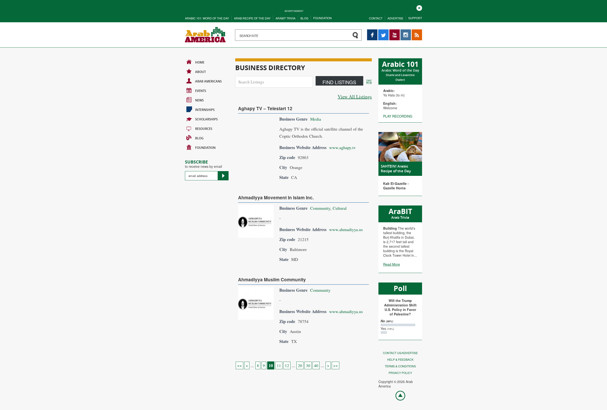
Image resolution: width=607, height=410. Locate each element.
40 (316, 365)
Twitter (383, 31)
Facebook (372, 31)
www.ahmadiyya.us (346, 229)
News (199, 100)
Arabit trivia (285, 18)
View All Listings (355, 96)
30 (308, 365)
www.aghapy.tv (342, 147)
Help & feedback (400, 359)
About (200, 72)
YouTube (394, 31)
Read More (391, 264)
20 (300, 365)
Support (415, 18)
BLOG (199, 138)
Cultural (340, 208)
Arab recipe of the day (252, 18)
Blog (304, 18)
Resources (203, 129)
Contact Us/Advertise (400, 353)
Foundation (322, 18)
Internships (205, 110)
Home (199, 62)
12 (287, 365)
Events (200, 91)
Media (315, 119)
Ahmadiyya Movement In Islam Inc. (276, 197)
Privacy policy (400, 373)
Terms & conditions (400, 366)
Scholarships (206, 119)
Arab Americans (208, 81)
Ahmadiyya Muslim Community (272, 279)
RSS (415, 31)
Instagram (405, 31)
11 (279, 365)
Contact (375, 18)
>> (335, 365)
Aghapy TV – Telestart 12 (265, 108)
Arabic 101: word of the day (207, 18)
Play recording (397, 116)
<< (239, 365)
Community (320, 208)
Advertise (395, 18)
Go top (397, 395)
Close (419, 7)
